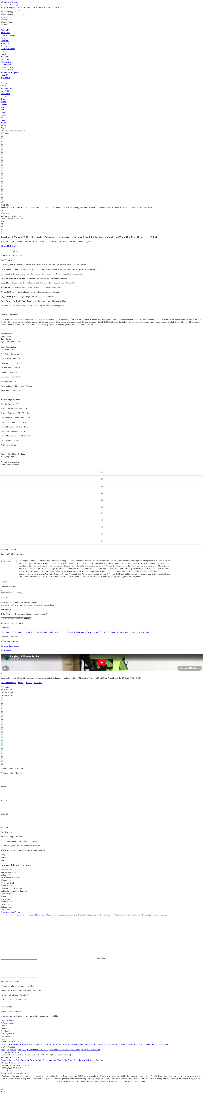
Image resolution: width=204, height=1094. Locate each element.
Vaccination (53, 1050)
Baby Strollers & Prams (25, 208)
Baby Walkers (74, 1044)
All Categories (6, 88)
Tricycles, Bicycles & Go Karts (57, 1044)
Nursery (4, 110)
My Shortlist (5, 78)
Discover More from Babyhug (62, 632)
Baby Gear (11, 208)
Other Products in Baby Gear (116, 632)
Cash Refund (6, 64)
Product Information (8, 683)
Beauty (3, 125)
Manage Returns (7, 62)
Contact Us (5, 41)
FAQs (18, 1065)
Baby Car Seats (7, 1044)
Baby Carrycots (139, 1044)
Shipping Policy (15, 1060)
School (3, 102)
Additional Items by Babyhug (138, 632)
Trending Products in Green (40, 632)
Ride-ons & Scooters (20, 1044)
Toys (3, 99)
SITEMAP (25, 1065)
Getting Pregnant (7, 1050)
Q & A (20, 683)
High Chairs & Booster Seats (90, 1044)
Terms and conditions (11, 915)
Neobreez (148, 1044)
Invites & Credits (7, 70)
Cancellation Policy (50, 1060)
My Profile (5, 57)
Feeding (4, 115)
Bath (2, 117)
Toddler (30, 1050)
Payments (4, 1060)
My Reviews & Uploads (10, 73)
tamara (3, 857)
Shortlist (4, 46)
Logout (3, 80)
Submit (4, 598)
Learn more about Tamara (10, 912)
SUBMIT (27, 619)
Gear (3, 107)
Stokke (165, 1044)
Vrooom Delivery (96, 1060)
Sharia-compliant (41, 915)
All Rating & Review (34, 683)
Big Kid (45, 1050)
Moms (3, 123)
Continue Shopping (8, 1020)
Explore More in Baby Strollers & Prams (89, 632)
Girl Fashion (5, 94)
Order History (6, 59)
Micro (160, 1044)
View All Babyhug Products (11, 246)
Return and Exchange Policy (31, 1060)
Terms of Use (62, 1060)
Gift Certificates (7, 67)
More (3, 38)
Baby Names (75, 1050)
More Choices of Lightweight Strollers (15, 632)
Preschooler (37, 1050)
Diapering (4, 112)
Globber (155, 1044)
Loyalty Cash (84, 1060)
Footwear (4, 96)
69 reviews (5, 213)
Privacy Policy (73, 1060)
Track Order (5, 43)
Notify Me (5, 75)
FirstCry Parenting (8, 49)
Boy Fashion (6, 91)
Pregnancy (18, 1050)
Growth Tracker (64, 1050)
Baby (24, 1050)
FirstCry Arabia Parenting (90, 1050)
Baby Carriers (106, 1044)
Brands (12, 1065)
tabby (3, 855)
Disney (3, 128)
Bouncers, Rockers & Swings (122, 1044)
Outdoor (4, 104)
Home (3, 120)
